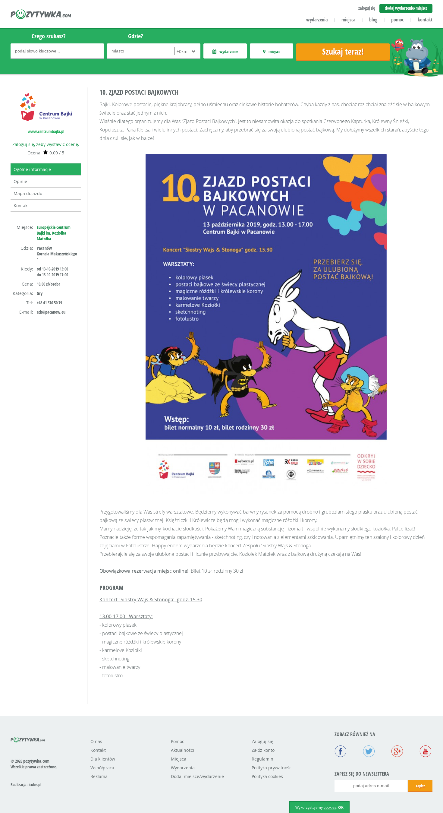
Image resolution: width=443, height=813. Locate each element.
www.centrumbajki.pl (46, 131)
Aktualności (182, 750)
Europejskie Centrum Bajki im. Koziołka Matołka (54, 233)
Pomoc (177, 741)
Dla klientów (102, 759)
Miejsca (178, 759)
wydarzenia (317, 19)
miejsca (348, 19)
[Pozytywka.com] (28, 738)
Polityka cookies (267, 776)
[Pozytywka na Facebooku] (341, 751)
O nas (96, 741)
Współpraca (102, 767)
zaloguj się (366, 8)
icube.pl (35, 784)
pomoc (397, 19)
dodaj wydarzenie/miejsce (406, 8)
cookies (330, 807)
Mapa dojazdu (28, 193)
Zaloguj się (262, 741)
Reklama (99, 776)
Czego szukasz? (49, 36)
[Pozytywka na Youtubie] (425, 751)
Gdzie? (135, 36)
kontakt (425, 19)
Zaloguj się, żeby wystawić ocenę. (45, 144)
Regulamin (262, 759)
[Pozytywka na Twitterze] (369, 751)
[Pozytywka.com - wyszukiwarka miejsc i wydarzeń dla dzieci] (41, 15)
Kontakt (21, 205)
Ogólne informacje (32, 169)
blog (373, 19)
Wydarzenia (183, 767)
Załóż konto (263, 750)
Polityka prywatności (272, 767)
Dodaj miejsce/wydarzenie (197, 776)
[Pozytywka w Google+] (397, 751)
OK (341, 807)
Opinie (20, 181)
